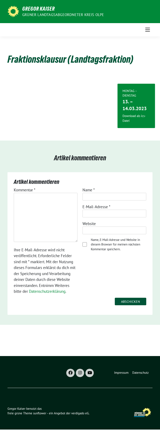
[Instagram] (80, 373)
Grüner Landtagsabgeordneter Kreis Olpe (63, 14)
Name (88, 189)
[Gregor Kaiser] (13, 11)
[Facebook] (70, 373)
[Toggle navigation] (147, 29)
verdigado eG (80, 413)
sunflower (39, 413)
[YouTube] (89, 373)
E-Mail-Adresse (96, 206)
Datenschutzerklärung (47, 291)
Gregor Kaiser (38, 9)
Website (89, 223)
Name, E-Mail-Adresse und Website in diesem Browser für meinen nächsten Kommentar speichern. (115, 244)
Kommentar (24, 189)
